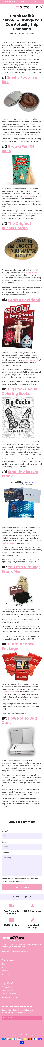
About (4, 967)
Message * (6, 853)
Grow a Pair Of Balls (18, 148)
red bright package (10, 692)
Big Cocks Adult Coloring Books (20, 391)
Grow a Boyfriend (24, 299)
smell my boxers (8, 543)
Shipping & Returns (10, 997)
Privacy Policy (7, 987)
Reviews (5, 971)
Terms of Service (9, 994)
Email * (4, 842)
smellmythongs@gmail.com (15, 951)
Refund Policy (7, 990)
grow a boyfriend (30, 360)
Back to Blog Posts (22, 896)
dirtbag (32, 626)
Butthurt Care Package (18, 646)
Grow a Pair (27, 196)
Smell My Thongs (28, 1035)
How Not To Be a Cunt (19, 720)
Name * (5, 831)
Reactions (6, 974)
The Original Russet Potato (16, 225)
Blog (3, 964)
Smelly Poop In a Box (19, 79)
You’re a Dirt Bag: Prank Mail (21, 569)
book (4, 777)
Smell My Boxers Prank (20, 474)
